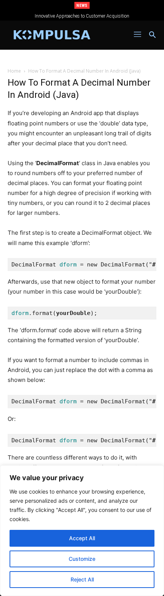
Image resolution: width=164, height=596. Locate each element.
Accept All (82, 538)
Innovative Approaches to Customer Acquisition (82, 16)
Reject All (82, 579)
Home (14, 71)
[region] (82, 530)
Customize (82, 558)
